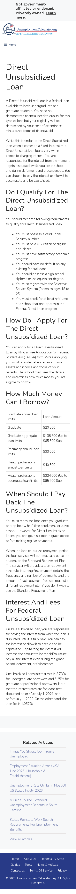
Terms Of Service (41, 871)
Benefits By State (52, 859)
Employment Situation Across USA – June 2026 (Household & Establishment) (36, 771)
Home (15, 859)
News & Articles (47, 865)
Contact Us (18, 871)
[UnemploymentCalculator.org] (29, 29)
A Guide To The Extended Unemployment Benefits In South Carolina (33, 805)
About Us (30, 859)
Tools (28, 865)
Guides (15, 865)
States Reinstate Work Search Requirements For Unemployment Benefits (34, 824)
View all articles (21, 839)
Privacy (62, 871)
